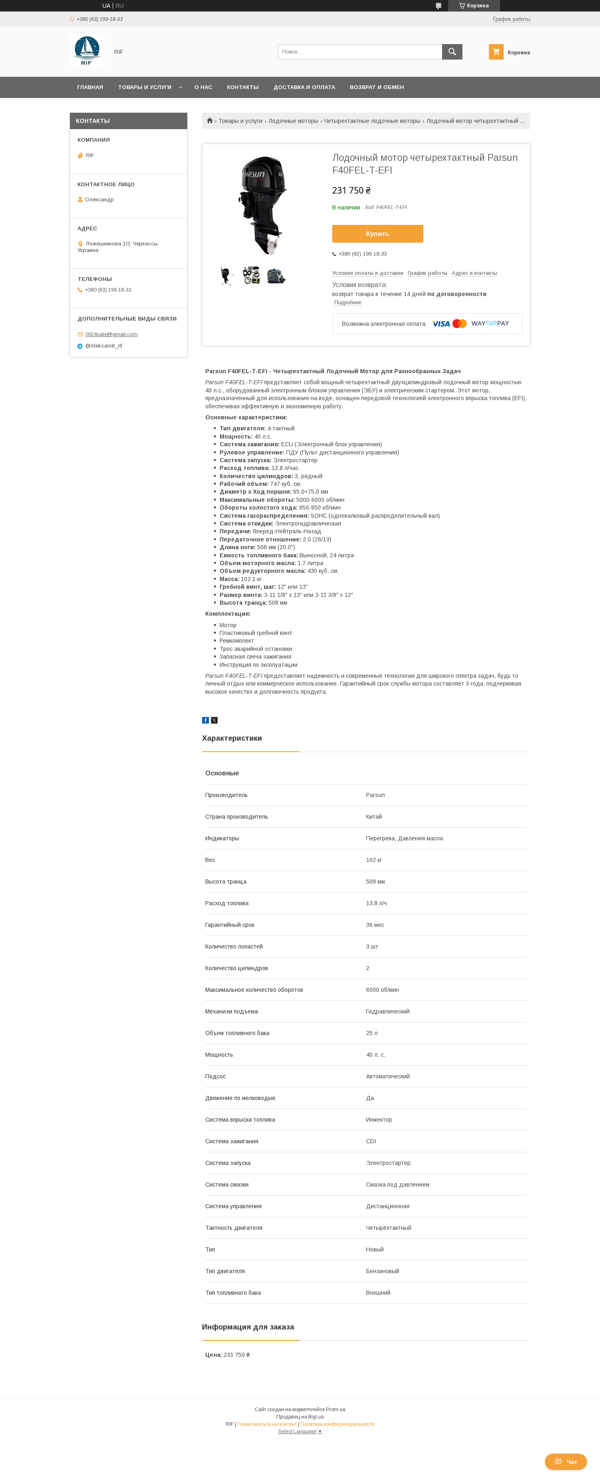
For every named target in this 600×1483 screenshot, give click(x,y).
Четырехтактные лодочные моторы (372, 121)
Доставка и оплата (304, 87)
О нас (203, 87)
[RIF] (87, 66)
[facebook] (205, 721)
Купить (377, 233)
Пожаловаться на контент (267, 1424)
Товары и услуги (144, 87)
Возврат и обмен (377, 87)
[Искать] (452, 52)
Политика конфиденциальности (337, 1424)
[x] (214, 721)
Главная (90, 87)
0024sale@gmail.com (111, 334)
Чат (572, 1462)
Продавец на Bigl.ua (300, 1417)
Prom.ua (335, 1409)
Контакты (243, 87)
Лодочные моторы (293, 121)
